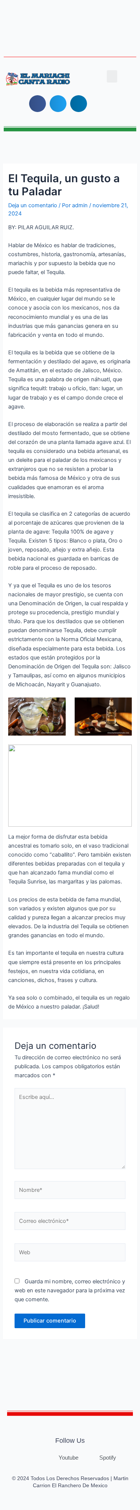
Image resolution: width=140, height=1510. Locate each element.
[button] (112, 76)
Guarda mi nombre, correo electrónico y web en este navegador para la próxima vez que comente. (70, 1290)
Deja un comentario (32, 205)
